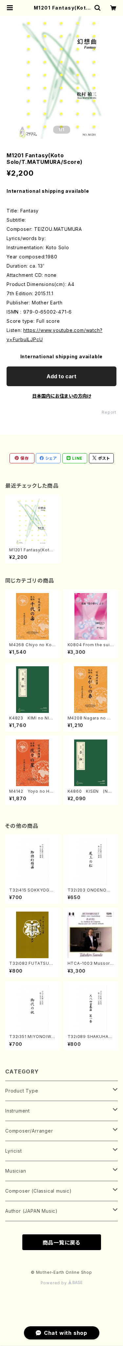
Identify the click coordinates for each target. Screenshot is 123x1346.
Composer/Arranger (29, 1131)
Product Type (21, 1090)
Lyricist (13, 1151)
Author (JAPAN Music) (31, 1211)
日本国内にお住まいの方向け (61, 396)
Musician (15, 1171)
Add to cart (61, 376)
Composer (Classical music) (38, 1191)
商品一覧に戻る (62, 1242)
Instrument (17, 1111)
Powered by (54, 1282)
